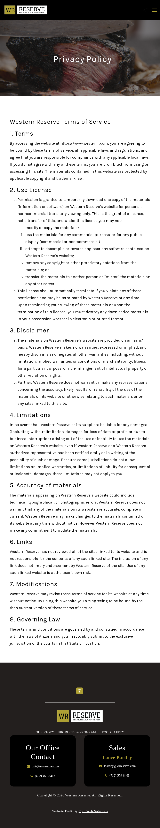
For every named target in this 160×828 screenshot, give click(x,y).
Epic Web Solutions (93, 811)
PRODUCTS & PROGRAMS (78, 732)
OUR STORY (45, 732)
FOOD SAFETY (113, 732)
